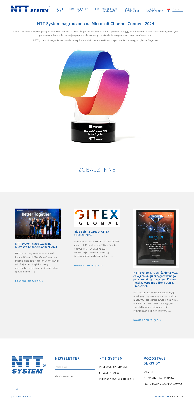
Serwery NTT (82, 10)
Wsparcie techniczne (132, 10)
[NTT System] (30, 8)
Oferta (95, 9)
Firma (71, 9)
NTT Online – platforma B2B (159, 377)
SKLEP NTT (149, 371)
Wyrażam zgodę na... (65, 376)
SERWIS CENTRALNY (109, 372)
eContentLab (176, 396)
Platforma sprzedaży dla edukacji (163, 383)
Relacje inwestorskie (154, 10)
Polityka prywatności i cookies (116, 379)
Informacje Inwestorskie (113, 366)
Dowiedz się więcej (29, 281)
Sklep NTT (60, 10)
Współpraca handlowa (109, 10)
